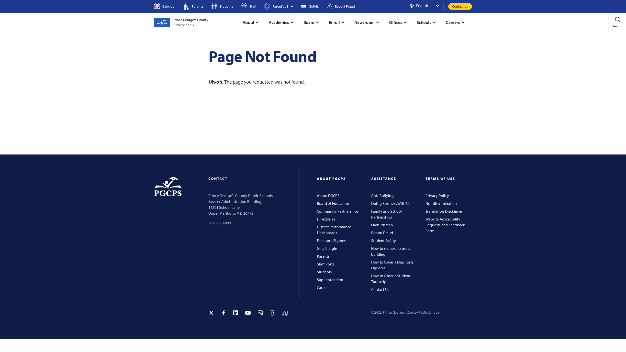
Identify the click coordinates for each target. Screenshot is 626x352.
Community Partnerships (337, 211)
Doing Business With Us (390, 203)
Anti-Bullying (382, 195)
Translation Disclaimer (444, 211)
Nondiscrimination (441, 203)
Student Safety (383, 240)
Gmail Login (327, 248)
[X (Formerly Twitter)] (211, 313)
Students (324, 271)
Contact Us (460, 6)
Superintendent (330, 279)
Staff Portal (326, 264)
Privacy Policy (437, 195)
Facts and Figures (331, 240)
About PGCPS (328, 195)
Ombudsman (382, 224)
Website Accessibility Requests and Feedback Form (445, 225)
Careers (323, 287)
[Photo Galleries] (260, 313)
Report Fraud (382, 232)
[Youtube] (248, 313)
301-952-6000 (219, 222)
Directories (326, 219)
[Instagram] (272, 313)
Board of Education (333, 203)
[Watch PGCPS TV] (285, 313)
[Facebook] (223, 313)
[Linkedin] (236, 313)
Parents (323, 256)
